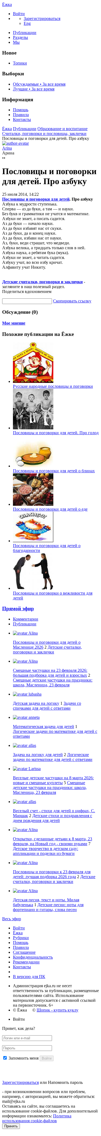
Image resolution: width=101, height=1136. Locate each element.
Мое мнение (13, 323)
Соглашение (24, 952)
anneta (33, 717)
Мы (16, 42)
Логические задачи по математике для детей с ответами (52, 757)
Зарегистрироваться (20, 1082)
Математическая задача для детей (43, 726)
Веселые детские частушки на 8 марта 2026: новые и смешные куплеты (53, 780)
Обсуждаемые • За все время (39, 84)
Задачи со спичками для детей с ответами (47, 705)
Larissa (34, 768)
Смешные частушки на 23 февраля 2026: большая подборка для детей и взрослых (50, 672)
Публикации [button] (24, 624)
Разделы (20, 37)
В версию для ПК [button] (29, 976)
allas (31, 745)
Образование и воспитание (62, 128)
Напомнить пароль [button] (65, 1082)
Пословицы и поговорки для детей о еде (50, 509)
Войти (19, 928)
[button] (19, 13)
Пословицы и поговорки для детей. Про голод (56, 432)
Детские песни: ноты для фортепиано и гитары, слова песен (48, 907)
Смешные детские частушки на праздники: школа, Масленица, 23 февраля (52, 682)
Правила (21, 114)
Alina (32, 633)
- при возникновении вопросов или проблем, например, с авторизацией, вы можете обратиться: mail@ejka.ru (48, 1096)
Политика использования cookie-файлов (36, 1118)
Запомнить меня (24, 1058)
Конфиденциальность (33, 957)
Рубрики (21, 937)
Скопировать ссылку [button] (72, 301)
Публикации (24, 32)
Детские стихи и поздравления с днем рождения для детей (52, 818)
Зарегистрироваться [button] (42, 18)
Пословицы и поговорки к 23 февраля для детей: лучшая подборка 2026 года (51, 874)
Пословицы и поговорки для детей (35, 199)
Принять (11, 1126)
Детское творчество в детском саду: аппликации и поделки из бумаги (45, 851)
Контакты (22, 119)
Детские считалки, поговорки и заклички (42, 281)
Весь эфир (11, 918)
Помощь (20, 109)
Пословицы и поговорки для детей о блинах (54, 470)
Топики (20, 63)
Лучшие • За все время (33, 89)
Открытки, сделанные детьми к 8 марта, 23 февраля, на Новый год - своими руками (52, 841)
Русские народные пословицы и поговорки (53, 386)
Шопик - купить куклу (57, 1010)
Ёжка (7, 4)
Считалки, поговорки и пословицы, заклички (44, 133)
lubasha (34, 694)
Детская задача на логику (36, 703)
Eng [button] (27, 23)
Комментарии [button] (25, 619)
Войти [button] (19, 1019)
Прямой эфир (18, 608)
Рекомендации (26, 962)
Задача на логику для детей (38, 754)
